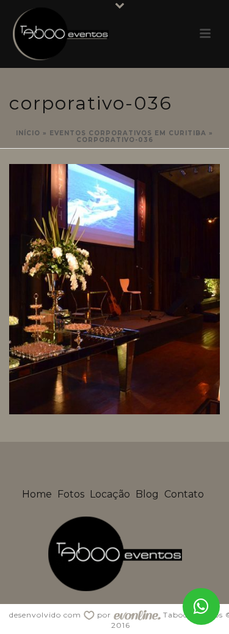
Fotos (70, 494)
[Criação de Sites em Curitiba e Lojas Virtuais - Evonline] (137, 614)
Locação (110, 494)
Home (37, 494)
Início (28, 133)
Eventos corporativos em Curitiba (127, 133)
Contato (184, 494)
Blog (147, 494)
